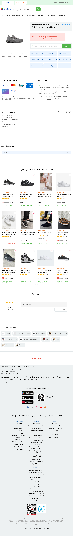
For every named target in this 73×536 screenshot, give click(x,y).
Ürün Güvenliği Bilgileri (65, 112)
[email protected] (16, 369)
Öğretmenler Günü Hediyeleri (36, 480)
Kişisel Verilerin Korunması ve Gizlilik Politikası (36, 447)
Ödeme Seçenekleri (54, 437)
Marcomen (65, 24)
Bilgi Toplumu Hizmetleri (36, 440)
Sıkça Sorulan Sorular (55, 426)
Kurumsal (36, 421)
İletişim (54, 421)
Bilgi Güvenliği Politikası (36, 461)
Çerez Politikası (36, 459)
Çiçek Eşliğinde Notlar (18, 426)
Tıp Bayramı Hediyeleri (36, 489)
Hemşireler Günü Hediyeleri (36, 493)
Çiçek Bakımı (18, 423)
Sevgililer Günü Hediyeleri (36, 470)
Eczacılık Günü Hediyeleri (36, 496)
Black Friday (36, 486)
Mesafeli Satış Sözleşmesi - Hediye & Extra (36, 456)
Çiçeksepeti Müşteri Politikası (36, 426)
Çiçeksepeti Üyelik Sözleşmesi (36, 443)
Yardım (55, 2)
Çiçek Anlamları (18, 428)
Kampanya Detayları (36, 435)
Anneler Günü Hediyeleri (37, 475)
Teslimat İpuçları (18, 444)
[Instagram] (36, 407)
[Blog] (45, 407)
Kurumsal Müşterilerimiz (36, 430)
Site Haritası (18, 439)
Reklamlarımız (36, 433)
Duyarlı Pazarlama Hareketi (36, 438)
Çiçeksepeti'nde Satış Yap (65, 2)
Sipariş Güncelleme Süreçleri (18, 447)
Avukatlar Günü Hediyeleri (36, 491)
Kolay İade (55, 430)
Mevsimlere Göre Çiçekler (18, 433)
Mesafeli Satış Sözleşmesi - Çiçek (36, 451)
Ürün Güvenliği (36, 428)
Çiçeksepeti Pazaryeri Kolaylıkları (55, 434)
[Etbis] (31, 510)
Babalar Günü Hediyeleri (36, 477)
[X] (32, 407)
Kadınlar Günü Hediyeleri (36, 472)
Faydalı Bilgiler (18, 421)
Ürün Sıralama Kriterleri (18, 442)
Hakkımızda (36, 423)
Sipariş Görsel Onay (18, 449)
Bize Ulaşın (55, 423)
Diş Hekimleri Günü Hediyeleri (36, 499)
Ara (38, 9)
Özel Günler (18, 430)
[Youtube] (41, 407)
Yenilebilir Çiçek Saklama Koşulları (18, 436)
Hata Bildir (37, 358)
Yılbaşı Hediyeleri (36, 484)
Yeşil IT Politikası (36, 464)
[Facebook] (28, 407)
